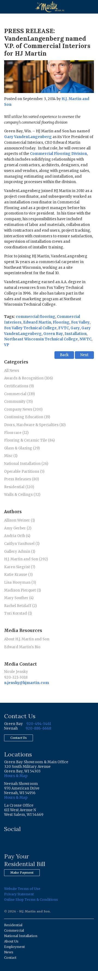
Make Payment (21, 872)
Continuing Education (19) (27, 417)
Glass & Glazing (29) (22, 448)
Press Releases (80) (21, 479)
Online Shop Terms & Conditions (31, 899)
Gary (75, 328)
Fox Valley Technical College (30, 328)
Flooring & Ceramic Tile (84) (29, 440)
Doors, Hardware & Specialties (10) (35, 425)
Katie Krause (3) (18, 574)
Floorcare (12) (16, 432)
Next (84, 355)
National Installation (20, 936)
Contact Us (18, 738)
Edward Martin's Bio (22, 647)
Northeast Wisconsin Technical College (41, 339)
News (8, 952)
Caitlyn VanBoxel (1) (21, 543)
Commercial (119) (19, 394)
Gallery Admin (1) (19, 551)
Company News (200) (23, 409)
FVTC (63, 328)
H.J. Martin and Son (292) (26, 559)
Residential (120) (19, 487)
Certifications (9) (19, 386)
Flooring (61, 322)
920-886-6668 (38, 728)
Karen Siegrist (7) (19, 567)
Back (64, 355)
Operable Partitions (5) (24, 471)
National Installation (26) (26, 463)
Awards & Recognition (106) (28, 378)
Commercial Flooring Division (58, 153)
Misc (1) (10, 455)
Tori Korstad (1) (18, 613)
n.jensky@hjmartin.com (26, 683)
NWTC (85, 339)
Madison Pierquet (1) (22, 590)
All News (11, 370)
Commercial (14, 930)
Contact (10, 958)
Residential (13, 925)
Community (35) (18, 401)
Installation (76, 333)
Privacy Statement (19, 894)
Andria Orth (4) (17, 536)
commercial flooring (35, 316)
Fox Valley (80, 322)
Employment (14, 947)
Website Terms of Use (22, 889)
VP (6, 345)
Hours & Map (15, 776)
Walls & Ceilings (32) (22, 494)
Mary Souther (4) (18, 598)
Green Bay (53, 333)
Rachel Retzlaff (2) (20, 605)
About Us (11, 941)
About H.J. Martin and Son (26, 639)
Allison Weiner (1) (19, 520)
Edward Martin (37, 322)
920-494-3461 (38, 723)
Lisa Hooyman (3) (20, 582)
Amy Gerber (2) (17, 528)
